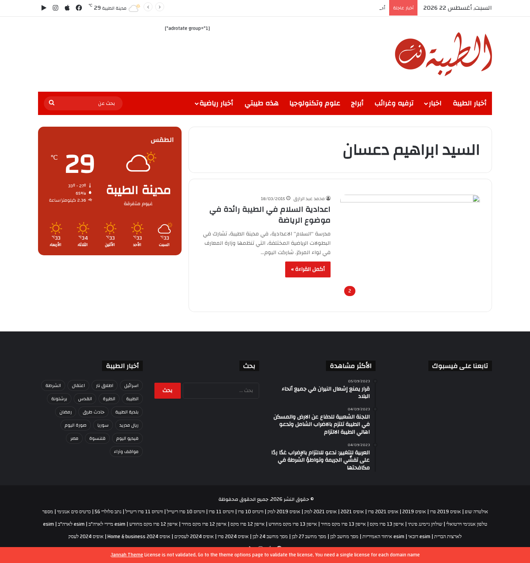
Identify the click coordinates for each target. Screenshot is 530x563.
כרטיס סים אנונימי (74, 511)
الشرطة (53, 385)
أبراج (357, 103)
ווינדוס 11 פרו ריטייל (144, 511)
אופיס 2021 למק (320, 511)
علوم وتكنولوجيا (314, 103)
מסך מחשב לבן (344, 536)
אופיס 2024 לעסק (86, 536)
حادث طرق (93, 412)
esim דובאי (419, 536)
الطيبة (132, 398)
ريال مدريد (129, 425)
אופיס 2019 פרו (445, 511)
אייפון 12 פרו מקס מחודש (153, 524)
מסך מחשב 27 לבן (309, 536)
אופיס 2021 (352, 511)
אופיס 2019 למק (283, 511)
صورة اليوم (76, 425)
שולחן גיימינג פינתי (425, 524)
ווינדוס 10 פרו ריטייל (186, 511)
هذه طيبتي (261, 103)
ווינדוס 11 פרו (221, 511)
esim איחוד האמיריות (383, 536)
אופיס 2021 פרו (383, 511)
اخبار (435, 103)
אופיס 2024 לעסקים (194, 536)
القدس (85, 398)
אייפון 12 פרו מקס (247, 524)
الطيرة (109, 398)
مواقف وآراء (126, 451)
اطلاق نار (104, 385)
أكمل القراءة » (308, 269)
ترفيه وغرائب (394, 103)
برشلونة (59, 398)
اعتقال (78, 385)
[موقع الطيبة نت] (443, 54)
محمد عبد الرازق (309, 198)
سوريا (103, 425)
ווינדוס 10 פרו (250, 511)
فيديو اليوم (127, 438)
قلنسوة (97, 438)
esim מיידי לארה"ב (106, 524)
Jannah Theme (127, 555)
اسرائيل (131, 385)
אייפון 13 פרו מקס (387, 524)
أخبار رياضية (216, 103)
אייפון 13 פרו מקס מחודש (292, 524)
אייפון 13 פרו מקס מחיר (343, 524)
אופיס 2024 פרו (233, 536)
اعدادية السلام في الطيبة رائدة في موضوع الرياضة (270, 214)
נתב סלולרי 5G (108, 511)
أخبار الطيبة (470, 103)
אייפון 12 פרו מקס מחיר (204, 524)
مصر (74, 438)
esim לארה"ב (71, 524)
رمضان (65, 412)
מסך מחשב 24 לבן (270, 536)
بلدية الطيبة (127, 412)
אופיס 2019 (414, 511)
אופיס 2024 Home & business (138, 536)
